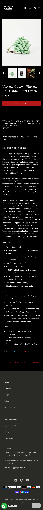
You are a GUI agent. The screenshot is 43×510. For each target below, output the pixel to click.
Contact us (8, 438)
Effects (7, 401)
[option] (12, 73)
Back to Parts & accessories (23, 362)
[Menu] (39, 8)
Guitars (7, 388)
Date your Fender (11, 420)
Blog (6, 413)
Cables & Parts (10, 407)
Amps (6, 395)
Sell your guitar (11, 432)
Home (6, 382)
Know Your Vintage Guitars (20, 500)
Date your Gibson (11, 426)
